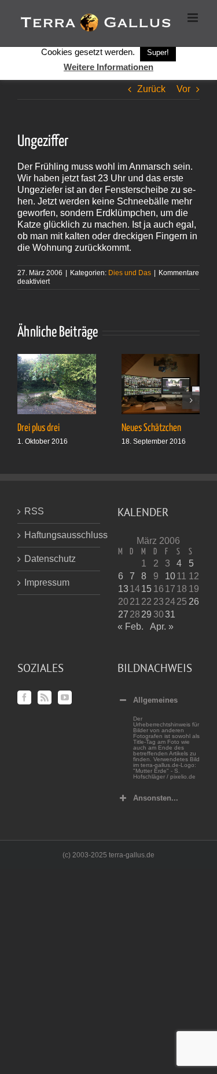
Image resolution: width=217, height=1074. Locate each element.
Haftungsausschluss (59, 535)
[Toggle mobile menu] (193, 18)
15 (146, 589)
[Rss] (45, 697)
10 (170, 576)
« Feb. (130, 626)
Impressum (46, 582)
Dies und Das (129, 273)
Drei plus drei (38, 428)
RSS (34, 511)
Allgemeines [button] (155, 700)
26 (194, 602)
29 (146, 614)
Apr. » (162, 626)
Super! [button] (158, 52)
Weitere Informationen (108, 67)
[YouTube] (65, 697)
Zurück (151, 89)
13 (123, 589)
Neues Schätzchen (151, 428)
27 (123, 614)
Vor (183, 89)
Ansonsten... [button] (155, 798)
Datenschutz (50, 559)
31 (170, 614)
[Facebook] (24, 697)
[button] (26, 400)
